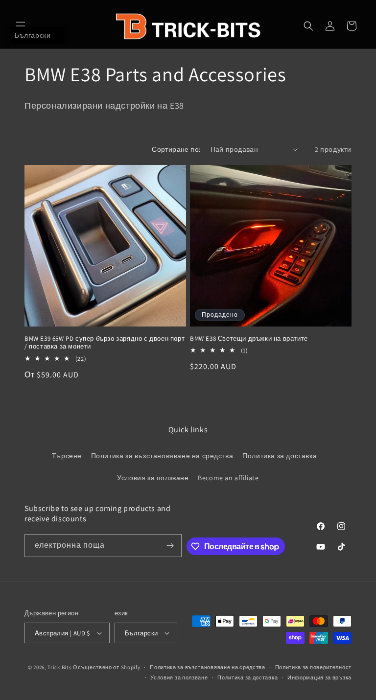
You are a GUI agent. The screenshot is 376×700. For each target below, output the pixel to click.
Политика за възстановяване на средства (162, 455)
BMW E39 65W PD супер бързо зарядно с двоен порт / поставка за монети (104, 343)
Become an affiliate (228, 477)
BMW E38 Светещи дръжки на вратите (249, 339)
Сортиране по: (176, 149)
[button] (20, 26)
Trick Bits (59, 667)
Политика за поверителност (313, 667)
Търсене (67, 455)
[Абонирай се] (170, 545)
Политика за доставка (279, 455)
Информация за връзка (319, 677)
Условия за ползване (152, 477)
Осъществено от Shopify (106, 667)
